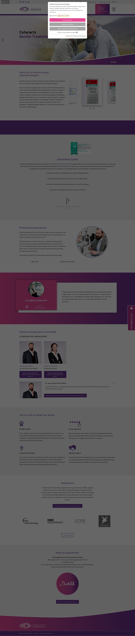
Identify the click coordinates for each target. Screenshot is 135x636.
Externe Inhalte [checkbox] (64, 15)
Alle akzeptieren (67, 20)
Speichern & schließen (67, 24)
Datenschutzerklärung (79, 36)
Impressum (69, 36)
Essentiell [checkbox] (54, 15)
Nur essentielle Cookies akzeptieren (67, 28)
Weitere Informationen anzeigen (67, 32)
